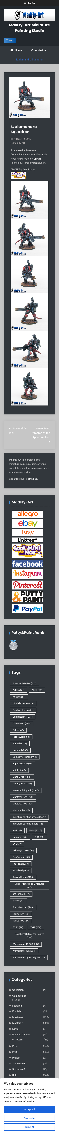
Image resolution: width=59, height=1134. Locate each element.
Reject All (30, 1127)
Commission (38, 50)
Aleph (37, 690)
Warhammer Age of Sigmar (29, 957)
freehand (20, 750)
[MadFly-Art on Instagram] (27, 573)
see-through (21, 894)
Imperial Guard (22, 763)
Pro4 (14, 1046)
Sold (14, 1075)
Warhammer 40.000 (26, 944)
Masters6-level (23, 797)
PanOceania (21, 857)
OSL (17, 843)
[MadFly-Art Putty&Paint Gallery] (27, 596)
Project (16, 1057)
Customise (29, 1118)
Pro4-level (21, 863)
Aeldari (18, 690)
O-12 (39, 837)
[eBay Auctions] (27, 523)
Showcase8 (18, 1063)
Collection (18, 989)
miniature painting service (29, 817)
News (15, 1028)
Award (19, 1039)
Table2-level (21, 914)
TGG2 (18, 927)
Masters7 (17, 1023)
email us (32, 478)
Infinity (19, 770)
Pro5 (14, 1052)
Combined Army (23, 710)
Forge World (21, 737)
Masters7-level (23, 803)
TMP (35, 927)
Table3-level (21, 920)
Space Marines (23, 907)
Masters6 (17, 1017)
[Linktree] (27, 539)
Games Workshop (25, 757)
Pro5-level (21, 870)
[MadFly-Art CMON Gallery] (27, 550)
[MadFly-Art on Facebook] (27, 563)
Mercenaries (21, 810)
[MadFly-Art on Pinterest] (27, 584)
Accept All (29, 1109)
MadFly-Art (19, 142)
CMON (37, 158)
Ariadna (19, 696)
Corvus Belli (21, 723)
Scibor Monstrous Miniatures (29, 886)
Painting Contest (21, 1034)
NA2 (17, 830)
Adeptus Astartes (24, 683)
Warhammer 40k (24, 951)
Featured (17, 1005)
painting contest (23, 850)
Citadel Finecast (23, 703)
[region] (29, 1106)
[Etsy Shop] (27, 532)
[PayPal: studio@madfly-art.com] (27, 608)
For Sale (20, 743)
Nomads (20, 837)
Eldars (18, 730)
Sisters (18, 900)
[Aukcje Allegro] (27, 514)
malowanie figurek (26, 790)
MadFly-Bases (22, 783)
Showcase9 (18, 1069)
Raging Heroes (23, 877)
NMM (35, 830)
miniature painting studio (29, 823)
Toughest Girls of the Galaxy (29, 936)
